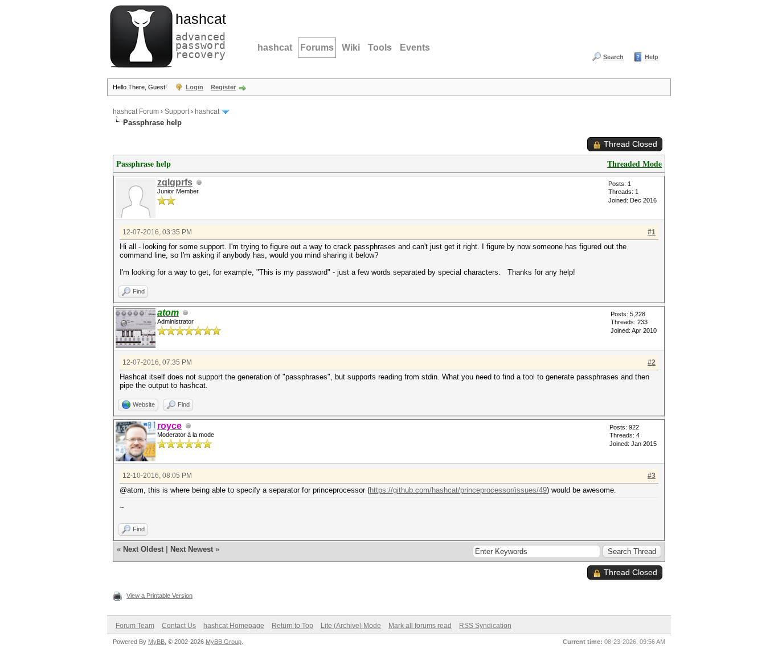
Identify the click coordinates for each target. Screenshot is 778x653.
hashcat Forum (136, 111)
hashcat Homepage (233, 626)
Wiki (351, 47)
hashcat (274, 47)
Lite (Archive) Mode (351, 626)
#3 (652, 476)
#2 (652, 362)
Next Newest (191, 549)
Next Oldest (143, 549)
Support (177, 111)
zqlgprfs (175, 182)
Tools (380, 47)
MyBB (156, 641)
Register (223, 87)
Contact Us (179, 626)
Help (651, 56)
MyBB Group (223, 641)
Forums (317, 47)
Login (194, 87)
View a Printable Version (159, 595)
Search (613, 56)
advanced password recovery (198, 35)
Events (415, 47)
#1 (652, 232)
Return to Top (292, 626)
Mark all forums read (420, 626)
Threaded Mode (634, 164)
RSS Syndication (485, 626)
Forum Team (135, 626)
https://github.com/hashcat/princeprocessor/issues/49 (458, 490)
